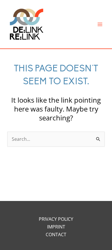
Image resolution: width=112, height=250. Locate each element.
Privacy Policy (56, 219)
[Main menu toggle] (100, 24)
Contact (56, 234)
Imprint (56, 227)
